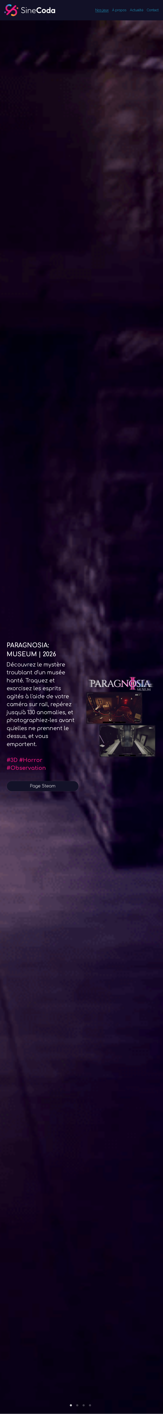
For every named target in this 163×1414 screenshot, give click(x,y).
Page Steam (43, 786)
